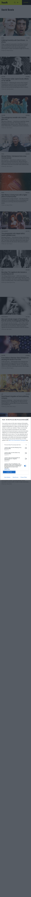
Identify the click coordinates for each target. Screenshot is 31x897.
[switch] (25, 448)
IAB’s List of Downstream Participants (17, 440)
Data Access (15, 477)
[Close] (28, 419)
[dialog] (15, 448)
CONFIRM (9, 472)
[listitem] (15, 445)
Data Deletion (7, 477)
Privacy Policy (24, 477)
